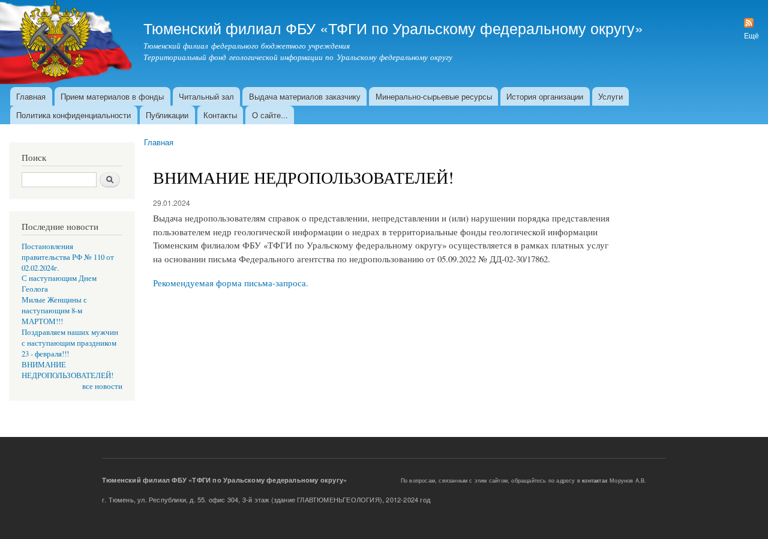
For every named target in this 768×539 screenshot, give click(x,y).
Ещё (751, 35)
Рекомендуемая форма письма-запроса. (230, 283)
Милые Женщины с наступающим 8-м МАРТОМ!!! (54, 311)
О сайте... (270, 115)
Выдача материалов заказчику (305, 96)
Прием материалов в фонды (112, 96)
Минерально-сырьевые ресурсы (434, 96)
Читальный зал (206, 96)
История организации (544, 96)
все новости (102, 386)
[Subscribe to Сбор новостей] (749, 19)
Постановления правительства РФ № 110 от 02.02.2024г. (68, 257)
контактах (595, 480)
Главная (31, 96)
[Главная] (67, 43)
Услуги (610, 96)
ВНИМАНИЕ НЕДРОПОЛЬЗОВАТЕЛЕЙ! (67, 370)
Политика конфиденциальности (73, 115)
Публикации (167, 115)
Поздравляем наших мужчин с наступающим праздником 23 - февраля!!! (70, 343)
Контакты (220, 115)
